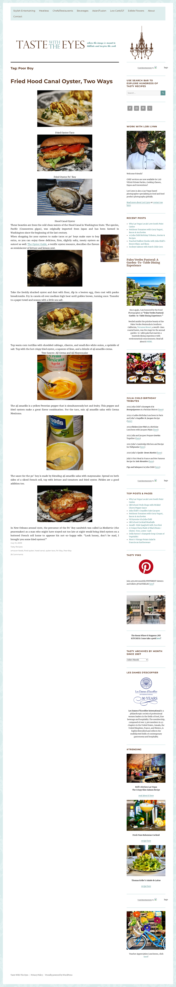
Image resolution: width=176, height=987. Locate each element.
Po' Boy (59, 550)
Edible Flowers (136, 10)
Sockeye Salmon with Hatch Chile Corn (146, 247)
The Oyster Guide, (37, 244)
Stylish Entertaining (24, 10)
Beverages (82, 10)
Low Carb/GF (117, 10)
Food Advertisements (145, 68)
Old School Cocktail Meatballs (142, 522)
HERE (149, 342)
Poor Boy (68, 550)
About (151, 10)
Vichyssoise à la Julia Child (140, 519)
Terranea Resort (144, 327)
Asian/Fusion (99, 10)
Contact (17, 16)
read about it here (146, 795)
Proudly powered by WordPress (58, 975)
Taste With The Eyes (19, 975)
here (161, 409)
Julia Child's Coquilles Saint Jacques (144, 511)
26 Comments (17, 554)
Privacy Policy (37, 975)
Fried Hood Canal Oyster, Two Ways (62, 81)
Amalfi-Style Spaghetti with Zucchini (145, 525)
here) (129, 421)
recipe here (146, 841)
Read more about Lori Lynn (138, 202)
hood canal (40, 550)
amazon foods (17, 550)
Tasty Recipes (17, 547)
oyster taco (50, 550)
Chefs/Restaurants (63, 10)
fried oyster (29, 550)
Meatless (44, 10)
